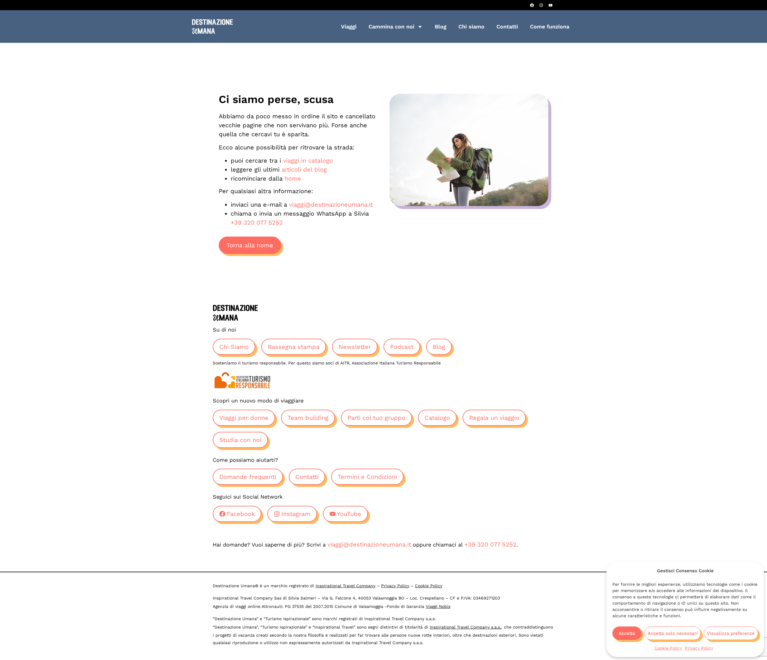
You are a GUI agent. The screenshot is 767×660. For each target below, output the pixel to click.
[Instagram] (541, 5)
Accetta (627, 633)
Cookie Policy (668, 648)
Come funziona (549, 26)
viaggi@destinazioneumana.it (331, 204)
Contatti (507, 26)
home (293, 178)
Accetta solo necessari (672, 633)
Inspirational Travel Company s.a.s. (465, 627)
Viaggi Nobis (438, 606)
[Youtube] (550, 5)
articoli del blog (304, 169)
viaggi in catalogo (308, 160)
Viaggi (349, 26)
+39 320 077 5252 (257, 222)
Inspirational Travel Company (345, 585)
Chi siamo (471, 26)
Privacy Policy (699, 648)
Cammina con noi (391, 26)
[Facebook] (532, 5)
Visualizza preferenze (731, 633)
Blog (440, 26)
